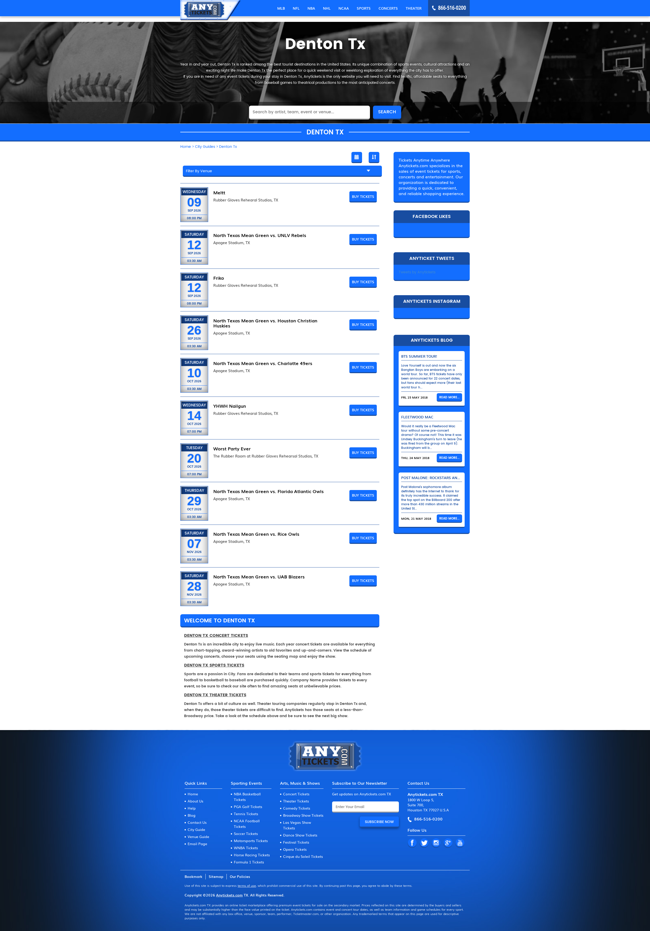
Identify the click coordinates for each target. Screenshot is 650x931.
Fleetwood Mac (417, 416)
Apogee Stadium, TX (231, 242)
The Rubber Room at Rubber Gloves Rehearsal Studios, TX (265, 456)
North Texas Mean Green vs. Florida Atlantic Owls (268, 491)
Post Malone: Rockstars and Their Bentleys (446, 477)
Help (192, 808)
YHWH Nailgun (229, 405)
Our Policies (240, 876)
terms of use (247, 885)
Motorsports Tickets (251, 840)
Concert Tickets (296, 793)
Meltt (219, 192)
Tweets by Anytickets (417, 272)
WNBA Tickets (246, 847)
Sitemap (216, 876)
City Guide (196, 829)
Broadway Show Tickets (303, 815)
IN (436, 843)
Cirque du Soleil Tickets (303, 856)
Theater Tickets (296, 800)
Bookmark (193, 876)
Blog (192, 815)
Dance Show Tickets (300, 835)
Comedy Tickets (296, 808)
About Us (195, 800)
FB (412, 843)
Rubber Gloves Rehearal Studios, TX (245, 199)
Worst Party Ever (232, 448)
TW (424, 843)
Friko (218, 277)
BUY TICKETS (363, 196)
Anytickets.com (229, 894)
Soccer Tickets (246, 833)
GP (447, 843)
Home (193, 793)
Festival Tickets (296, 842)
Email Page (197, 843)
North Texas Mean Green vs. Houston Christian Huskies (265, 323)
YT (459, 843)
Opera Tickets (295, 849)
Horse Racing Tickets (252, 854)
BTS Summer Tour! (419, 356)
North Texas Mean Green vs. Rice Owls (256, 533)
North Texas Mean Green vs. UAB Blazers (259, 576)
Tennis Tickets (246, 813)
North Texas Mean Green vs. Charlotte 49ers (262, 363)
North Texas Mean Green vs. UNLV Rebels (259, 235)
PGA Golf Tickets (248, 806)
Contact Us (197, 822)
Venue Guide (198, 836)
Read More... (449, 397)
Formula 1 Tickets (249, 861)
